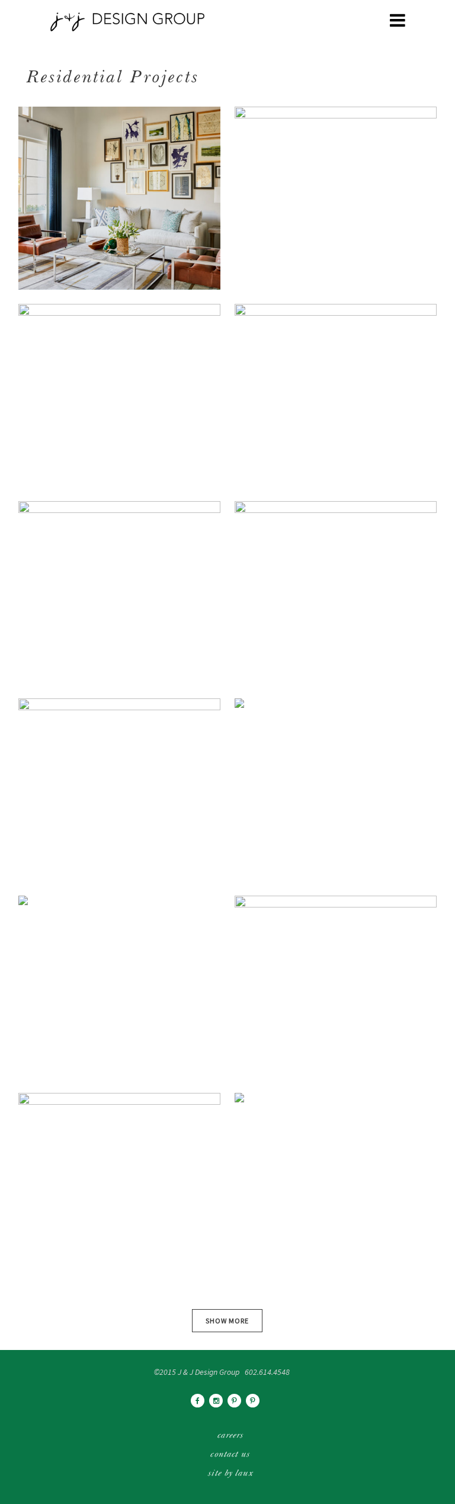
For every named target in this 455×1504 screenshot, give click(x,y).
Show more (227, 1320)
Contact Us (230, 1455)
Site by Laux (230, 1474)
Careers (230, 1436)
